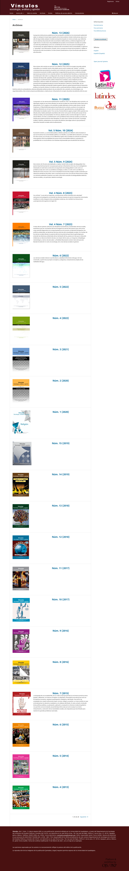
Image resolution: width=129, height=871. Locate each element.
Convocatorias (79, 13)
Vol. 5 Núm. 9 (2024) (60, 161)
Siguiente (83, 817)
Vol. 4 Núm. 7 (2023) (60, 224)
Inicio (11, 13)
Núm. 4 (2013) (61, 787)
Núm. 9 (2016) (61, 630)
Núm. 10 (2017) (61, 599)
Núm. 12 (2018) (61, 536)
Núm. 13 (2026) (61, 32)
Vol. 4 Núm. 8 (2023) (60, 193)
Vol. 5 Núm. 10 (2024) (60, 130)
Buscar (115, 13)
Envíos (50, 13)
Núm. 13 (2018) (61, 505)
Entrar (117, 1)
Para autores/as (98, 28)
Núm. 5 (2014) (61, 755)
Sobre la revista (32, 13)
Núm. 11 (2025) (61, 99)
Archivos (42, 13)
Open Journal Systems (101, 61)
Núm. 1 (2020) (61, 411)
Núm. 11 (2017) (61, 568)
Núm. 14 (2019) (61, 474)
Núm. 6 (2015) (61, 724)
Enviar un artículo (100, 39)
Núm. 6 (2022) (61, 255)
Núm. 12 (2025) (61, 64)
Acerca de (19, 13)
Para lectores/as (98, 25)
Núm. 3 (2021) (61, 349)
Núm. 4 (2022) (61, 318)
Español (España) (99, 53)
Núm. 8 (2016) (61, 662)
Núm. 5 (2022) (61, 286)
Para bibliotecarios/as (100, 31)
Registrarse (110, 1)
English (96, 50)
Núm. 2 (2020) (61, 380)
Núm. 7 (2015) (61, 693)
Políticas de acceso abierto (63, 13)
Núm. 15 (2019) (61, 443)
